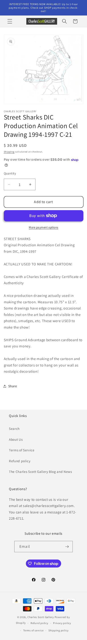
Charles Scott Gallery (40, 617)
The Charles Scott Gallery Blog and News (40, 471)
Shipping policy (58, 630)
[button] (9, 21)
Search (14, 428)
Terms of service (33, 630)
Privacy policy (62, 623)
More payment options (43, 227)
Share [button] (12, 386)
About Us (16, 439)
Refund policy (20, 461)
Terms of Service (22, 450)
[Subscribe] (67, 546)
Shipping (9, 151)
